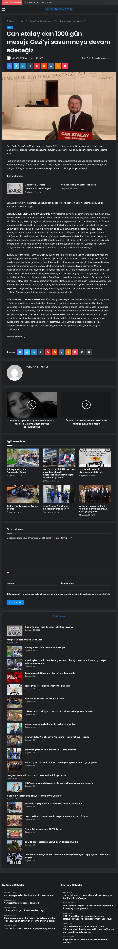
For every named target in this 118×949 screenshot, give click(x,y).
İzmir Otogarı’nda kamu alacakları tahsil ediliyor (56, 507)
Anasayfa (12, 21)
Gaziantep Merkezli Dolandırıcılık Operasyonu (49, 627)
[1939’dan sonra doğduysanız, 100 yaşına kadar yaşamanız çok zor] (14, 787)
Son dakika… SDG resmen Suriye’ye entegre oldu (50, 673)
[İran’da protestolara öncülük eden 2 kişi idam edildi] (14, 845)
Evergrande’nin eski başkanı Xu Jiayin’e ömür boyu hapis (36, 775)
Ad (9, 572)
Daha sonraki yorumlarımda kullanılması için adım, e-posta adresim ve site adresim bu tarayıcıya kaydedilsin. (59, 594)
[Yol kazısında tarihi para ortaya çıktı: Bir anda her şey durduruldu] (14, 715)
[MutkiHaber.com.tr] (59, 9)
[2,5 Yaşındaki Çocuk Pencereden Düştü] (23, 458)
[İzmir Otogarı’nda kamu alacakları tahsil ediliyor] (59, 494)
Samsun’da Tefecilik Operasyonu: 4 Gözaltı (91, 470)
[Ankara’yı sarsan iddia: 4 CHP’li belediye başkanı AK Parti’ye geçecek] (95, 494)
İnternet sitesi (67, 583)
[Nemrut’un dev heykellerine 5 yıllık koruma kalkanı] (14, 728)
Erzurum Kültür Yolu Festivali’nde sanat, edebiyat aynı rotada (57, 737)
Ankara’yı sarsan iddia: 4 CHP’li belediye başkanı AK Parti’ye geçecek (93, 509)
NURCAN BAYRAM (19, 58)
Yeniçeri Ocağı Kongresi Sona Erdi (78, 184)
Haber (21, 21)
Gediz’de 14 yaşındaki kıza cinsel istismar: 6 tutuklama (53, 803)
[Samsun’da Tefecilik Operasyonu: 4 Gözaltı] (95, 458)
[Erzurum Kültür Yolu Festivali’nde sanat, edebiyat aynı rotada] (14, 741)
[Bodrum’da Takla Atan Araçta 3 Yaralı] (23, 494)
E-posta (11, 583)
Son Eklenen (59, 616)
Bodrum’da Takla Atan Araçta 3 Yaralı (22, 507)
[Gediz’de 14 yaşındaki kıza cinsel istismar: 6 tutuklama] (14, 807)
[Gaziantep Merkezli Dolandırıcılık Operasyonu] (15, 188)
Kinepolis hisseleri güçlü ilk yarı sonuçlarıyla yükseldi (34, 795)
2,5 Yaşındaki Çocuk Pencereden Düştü (41, 2)
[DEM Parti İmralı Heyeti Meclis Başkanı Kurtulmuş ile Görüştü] (14, 820)
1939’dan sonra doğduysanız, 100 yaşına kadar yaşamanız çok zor (59, 783)
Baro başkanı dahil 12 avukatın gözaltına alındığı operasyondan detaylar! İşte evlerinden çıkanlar (59, 473)
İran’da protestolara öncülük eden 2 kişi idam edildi (52, 841)
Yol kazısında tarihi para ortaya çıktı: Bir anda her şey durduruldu (59, 711)
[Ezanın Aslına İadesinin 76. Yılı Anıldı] (14, 833)
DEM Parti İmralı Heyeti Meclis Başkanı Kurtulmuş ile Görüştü (56, 816)
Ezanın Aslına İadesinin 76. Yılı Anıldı (43, 829)
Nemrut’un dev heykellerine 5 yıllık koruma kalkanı (51, 724)
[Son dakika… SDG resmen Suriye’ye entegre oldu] (14, 677)
